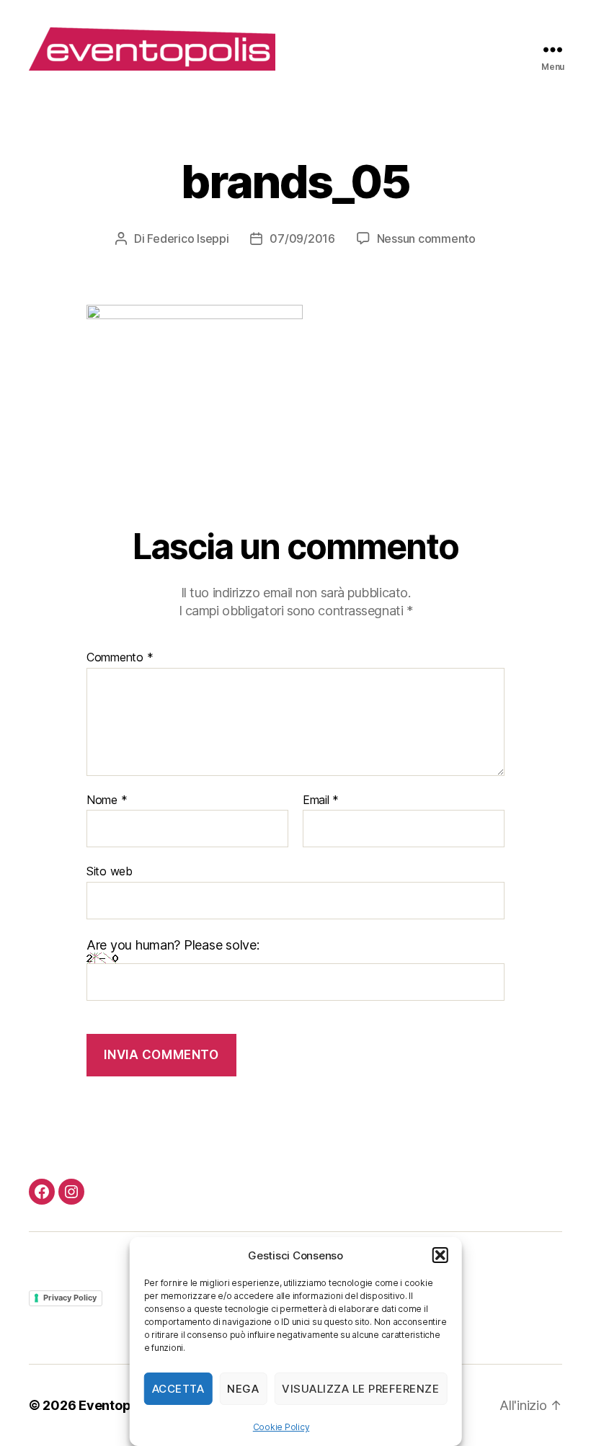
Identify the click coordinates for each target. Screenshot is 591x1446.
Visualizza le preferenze (360, 1389)
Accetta (178, 1389)
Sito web (109, 871)
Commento (119, 657)
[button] (439, 1255)
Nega (243, 1389)
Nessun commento (426, 238)
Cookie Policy (281, 1427)
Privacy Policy (70, 1298)
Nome (106, 800)
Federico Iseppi (187, 238)
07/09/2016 (302, 238)
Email (321, 800)
